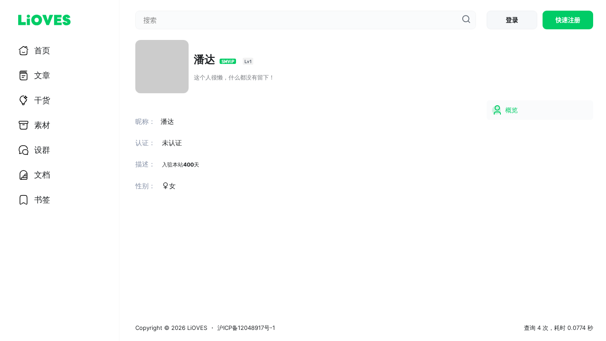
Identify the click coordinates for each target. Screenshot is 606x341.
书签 (42, 199)
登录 (512, 20)
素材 (42, 125)
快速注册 (567, 20)
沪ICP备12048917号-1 (246, 327)
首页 (42, 50)
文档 (42, 174)
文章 (42, 75)
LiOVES (196, 327)
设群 (42, 150)
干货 (42, 100)
